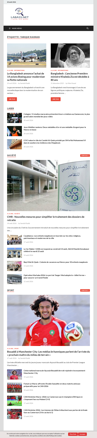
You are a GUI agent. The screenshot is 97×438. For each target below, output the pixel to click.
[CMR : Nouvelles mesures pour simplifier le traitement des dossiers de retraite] (48, 161)
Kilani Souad (72, 83)
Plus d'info (73, 434)
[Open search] (87, 28)
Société (17, 214)
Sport (16, 348)
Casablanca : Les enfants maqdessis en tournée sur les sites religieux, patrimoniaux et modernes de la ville (52, 237)
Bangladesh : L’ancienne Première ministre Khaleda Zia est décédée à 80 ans (70, 76)
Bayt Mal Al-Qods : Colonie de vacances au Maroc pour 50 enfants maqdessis (56, 262)
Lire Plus (11, 98)
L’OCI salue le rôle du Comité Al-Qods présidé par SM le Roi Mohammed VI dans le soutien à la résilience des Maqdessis (55, 141)
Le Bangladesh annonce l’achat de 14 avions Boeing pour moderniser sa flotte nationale (26, 76)
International (19, 70)
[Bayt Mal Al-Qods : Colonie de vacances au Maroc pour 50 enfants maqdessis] (14, 262)
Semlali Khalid (25, 83)
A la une (10, 70)
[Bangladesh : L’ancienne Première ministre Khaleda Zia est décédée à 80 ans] (70, 55)
